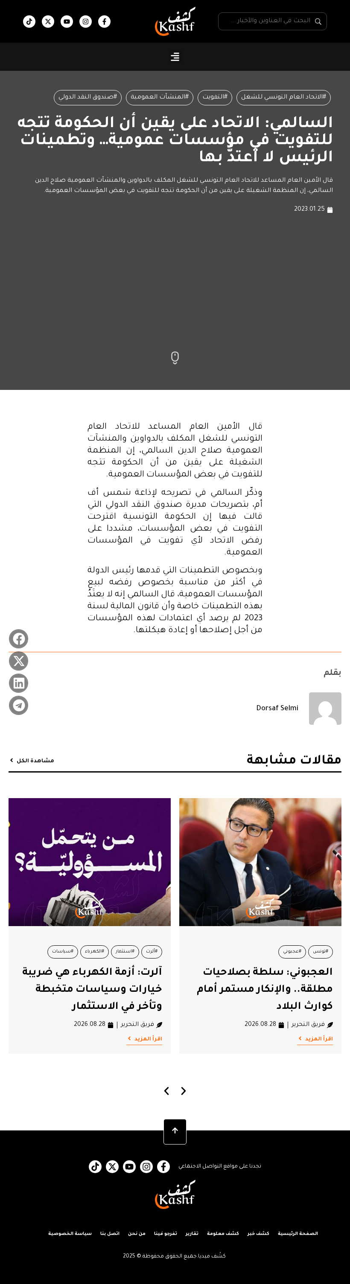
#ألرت (152, 951)
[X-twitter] (48, 21)
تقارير (192, 1234)
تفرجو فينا (165, 1234)
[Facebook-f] (104, 21)
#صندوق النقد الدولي (87, 97)
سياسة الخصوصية (70, 1234)
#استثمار (125, 951)
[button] (175, 57)
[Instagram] (85, 21)
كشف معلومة (223, 1234)
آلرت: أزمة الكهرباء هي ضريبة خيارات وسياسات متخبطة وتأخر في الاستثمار (92, 990)
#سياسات (62, 951)
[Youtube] (67, 21)
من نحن (137, 1234)
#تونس (320, 951)
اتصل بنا (110, 1234)
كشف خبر (258, 1234)
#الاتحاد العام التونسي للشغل (283, 97)
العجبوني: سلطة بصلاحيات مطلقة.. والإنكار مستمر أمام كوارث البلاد (265, 990)
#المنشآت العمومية (160, 97)
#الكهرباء (94, 951)
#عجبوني (292, 951)
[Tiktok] (29, 21)
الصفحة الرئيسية (298, 1234)
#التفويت (215, 97)
